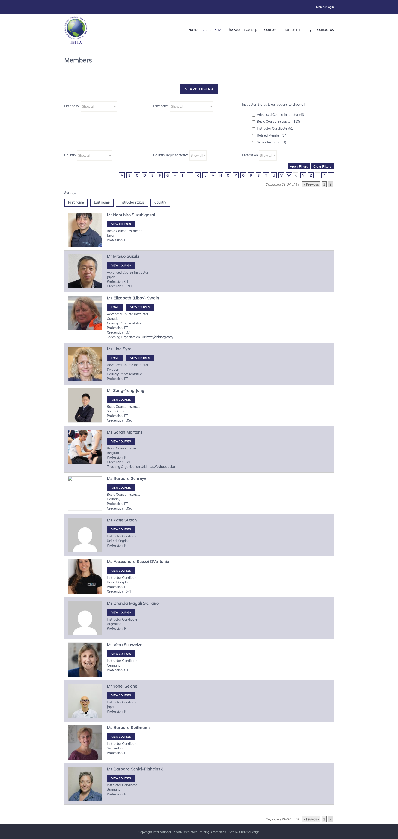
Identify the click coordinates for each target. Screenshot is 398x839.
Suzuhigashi (143, 214)
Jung (140, 390)
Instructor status (132, 202)
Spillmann (140, 727)
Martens (134, 432)
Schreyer (139, 478)
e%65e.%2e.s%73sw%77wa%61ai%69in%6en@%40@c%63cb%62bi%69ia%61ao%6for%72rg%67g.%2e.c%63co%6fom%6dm (115, 307)
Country (70, 155)
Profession (250, 155)
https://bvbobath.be (160, 467)
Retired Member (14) (272, 135)
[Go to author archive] (85, 230)
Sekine (131, 686)
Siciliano (151, 603)
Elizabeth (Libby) (130, 297)
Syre (127, 348)
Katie (118, 520)
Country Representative (170, 155)
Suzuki (133, 256)
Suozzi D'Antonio (153, 561)
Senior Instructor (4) (271, 142)
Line (118, 348)
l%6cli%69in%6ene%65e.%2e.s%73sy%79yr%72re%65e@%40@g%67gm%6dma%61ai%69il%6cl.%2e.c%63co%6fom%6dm (115, 358)
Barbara (122, 478)
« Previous (311, 184)
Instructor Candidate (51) (275, 128)
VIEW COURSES (121, 224)
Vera (118, 644)
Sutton (130, 520)
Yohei (118, 686)
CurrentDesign (249, 832)
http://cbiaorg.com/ (159, 337)
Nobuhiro (122, 214)
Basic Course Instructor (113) (278, 121)
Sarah (119, 432)
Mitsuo (119, 256)
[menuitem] (325, 7)
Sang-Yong (124, 390)
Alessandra (125, 561)
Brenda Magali (128, 603)
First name (72, 106)
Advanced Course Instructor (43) (281, 115)
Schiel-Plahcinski (147, 769)
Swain (153, 297)
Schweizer (134, 644)
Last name (161, 106)
